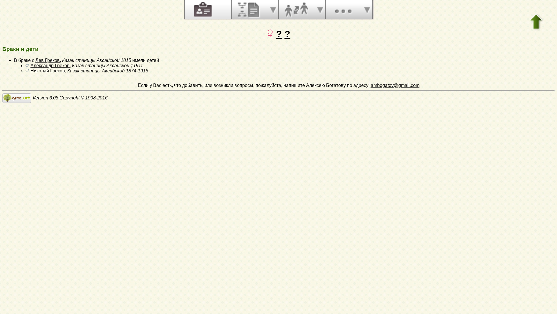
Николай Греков (47, 70)
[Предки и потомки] (249, 9)
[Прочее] (343, 9)
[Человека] (202, 9)
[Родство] (296, 9)
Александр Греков (50, 65)
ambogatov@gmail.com (395, 85)
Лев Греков (47, 60)
